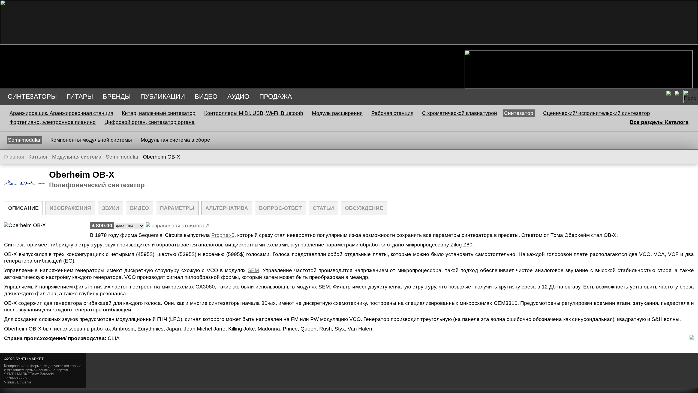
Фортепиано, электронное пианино (53, 122)
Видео (206, 96)
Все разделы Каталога (659, 122)
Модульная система (76, 157)
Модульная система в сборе (175, 140)
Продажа (275, 96)
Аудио (238, 96)
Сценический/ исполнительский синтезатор (596, 113)
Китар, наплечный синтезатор (158, 113)
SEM (253, 270)
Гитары (80, 96)
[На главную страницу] (349, 43)
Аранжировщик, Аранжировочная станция (61, 113)
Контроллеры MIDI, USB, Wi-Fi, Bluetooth (253, 113)
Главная (14, 157)
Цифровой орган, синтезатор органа (149, 122)
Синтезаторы (32, 96)
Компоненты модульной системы (91, 140)
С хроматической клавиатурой (459, 113)
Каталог (38, 157)
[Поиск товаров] (689, 96)
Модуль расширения (337, 113)
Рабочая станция (392, 113)
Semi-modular (24, 140)
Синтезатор (518, 113)
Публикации (162, 96)
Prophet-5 (222, 235)
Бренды (117, 96)
